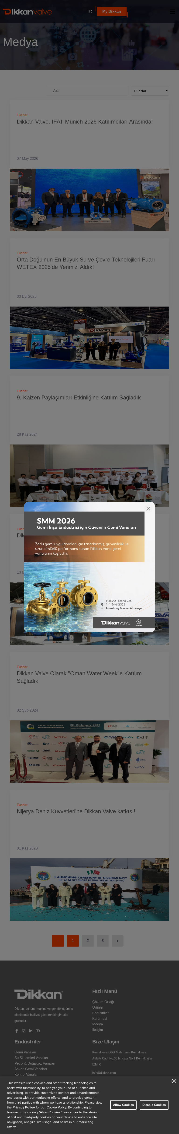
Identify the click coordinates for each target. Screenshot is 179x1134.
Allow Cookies (123, 1105)
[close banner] (174, 1081)
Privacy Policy (24, 1107)
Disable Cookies (154, 1105)
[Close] (148, 508)
